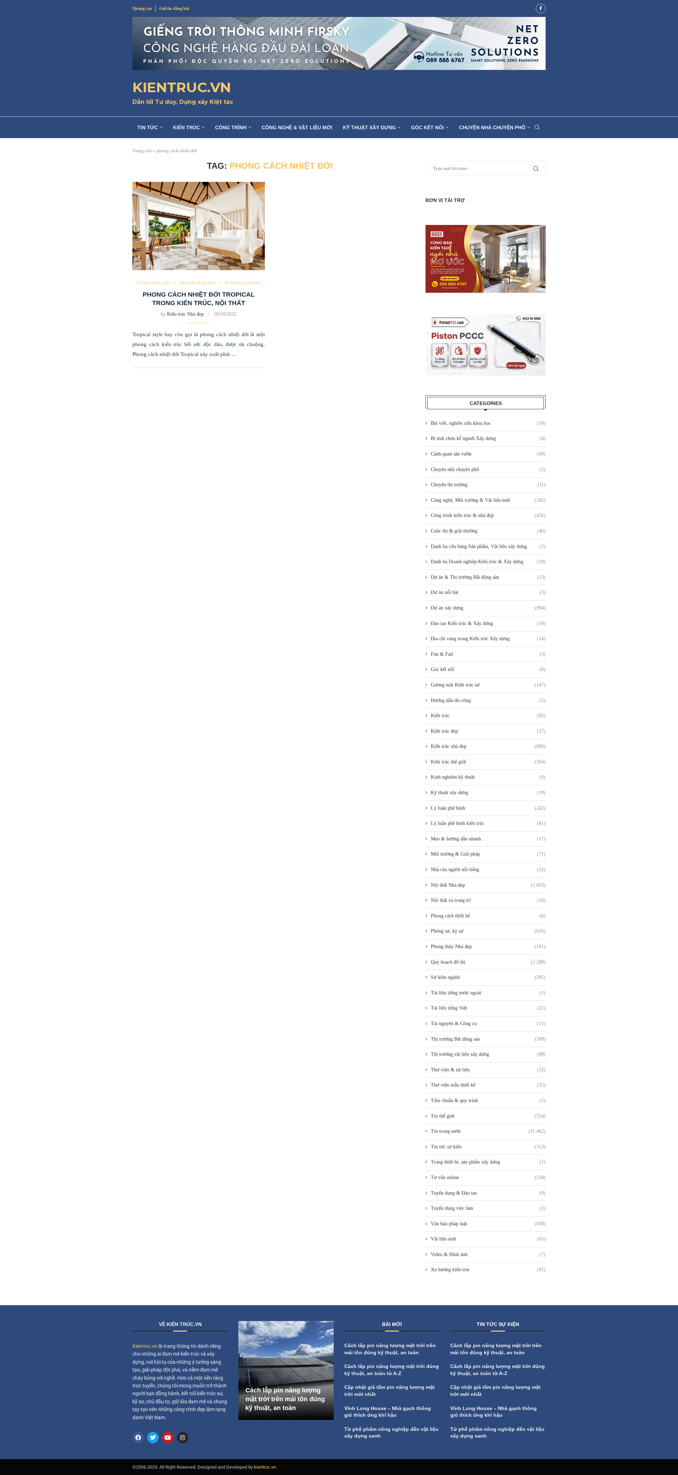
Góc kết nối (427, 127)
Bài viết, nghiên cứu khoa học (488, 423)
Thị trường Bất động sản (488, 1039)
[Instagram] (182, 1437)
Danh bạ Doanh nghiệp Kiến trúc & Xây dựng (488, 561)
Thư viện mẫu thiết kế (488, 1085)
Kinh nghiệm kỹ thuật (488, 777)
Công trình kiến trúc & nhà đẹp (488, 515)
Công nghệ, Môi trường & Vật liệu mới (488, 500)
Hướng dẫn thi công (488, 700)
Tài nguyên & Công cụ (488, 1023)
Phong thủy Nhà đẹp (488, 946)
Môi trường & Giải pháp (488, 854)
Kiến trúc (186, 127)
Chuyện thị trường (488, 484)
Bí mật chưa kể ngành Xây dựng (488, 438)
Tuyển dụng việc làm (488, 1208)
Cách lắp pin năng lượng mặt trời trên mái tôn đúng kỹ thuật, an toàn (285, 1399)
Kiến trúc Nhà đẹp (185, 314)
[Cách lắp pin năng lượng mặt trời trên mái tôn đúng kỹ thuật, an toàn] (286, 1370)
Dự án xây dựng (488, 608)
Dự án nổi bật (488, 592)
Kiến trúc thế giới (488, 762)
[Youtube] (167, 1437)
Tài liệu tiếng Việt (488, 1008)
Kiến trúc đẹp (488, 731)
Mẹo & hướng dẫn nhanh (488, 838)
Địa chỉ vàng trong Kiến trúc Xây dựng (488, 638)
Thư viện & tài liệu (488, 1069)
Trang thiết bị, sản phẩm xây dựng (488, 1162)
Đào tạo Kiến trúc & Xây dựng (488, 623)
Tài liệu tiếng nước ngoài (488, 992)
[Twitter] (153, 1437)
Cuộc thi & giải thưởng (488, 531)
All (504, 1325)
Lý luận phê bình (488, 808)
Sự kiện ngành (488, 977)
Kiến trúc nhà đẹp (488, 746)
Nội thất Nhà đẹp (488, 885)
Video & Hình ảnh (488, 1254)
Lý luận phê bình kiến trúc (488, 823)
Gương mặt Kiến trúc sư (488, 685)
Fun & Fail (488, 654)
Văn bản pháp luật (488, 1223)
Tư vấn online (488, 1177)
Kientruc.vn (144, 1346)
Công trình (230, 127)
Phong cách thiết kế (488, 915)
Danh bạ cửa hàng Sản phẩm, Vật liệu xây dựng (488, 546)
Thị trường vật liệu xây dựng (488, 1054)
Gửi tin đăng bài (174, 8)
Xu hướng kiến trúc (488, 1269)
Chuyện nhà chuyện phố (492, 127)
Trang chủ (142, 150)
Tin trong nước (488, 1131)
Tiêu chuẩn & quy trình (488, 1100)
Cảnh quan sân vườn (488, 454)
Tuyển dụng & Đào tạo (488, 1193)
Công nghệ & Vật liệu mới (297, 127)
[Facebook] (541, 8)
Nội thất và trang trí (488, 900)
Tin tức (147, 127)
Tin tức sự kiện (488, 1146)
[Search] (537, 127)
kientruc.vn (265, 1467)
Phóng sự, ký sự (488, 931)
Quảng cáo (142, 8)
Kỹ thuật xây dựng (369, 127)
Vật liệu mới (488, 1239)
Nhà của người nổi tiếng (488, 869)
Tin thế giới (488, 1116)
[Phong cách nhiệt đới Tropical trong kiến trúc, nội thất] (198, 226)
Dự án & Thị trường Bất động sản (488, 577)
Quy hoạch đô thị (488, 962)
